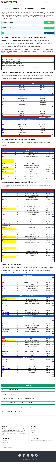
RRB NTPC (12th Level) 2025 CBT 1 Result (12, 411)
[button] (46, 2)
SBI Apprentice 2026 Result (9, 394)
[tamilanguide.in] (9, 2)
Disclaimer (5, 444)
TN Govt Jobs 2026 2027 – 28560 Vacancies (13, 389)
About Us (5, 440)
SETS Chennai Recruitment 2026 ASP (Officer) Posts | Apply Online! (19, 407)
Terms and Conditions (7, 447)
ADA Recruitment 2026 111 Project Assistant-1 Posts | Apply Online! (19, 402)
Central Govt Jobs (33, 434)
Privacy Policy (6, 445)
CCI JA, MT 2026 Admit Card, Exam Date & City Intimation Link (18, 398)
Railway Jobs (32, 430)
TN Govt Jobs (32, 428)
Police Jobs (32, 435)
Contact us (5, 442)
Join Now (49, 22)
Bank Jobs (32, 432)
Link (53, 57)
